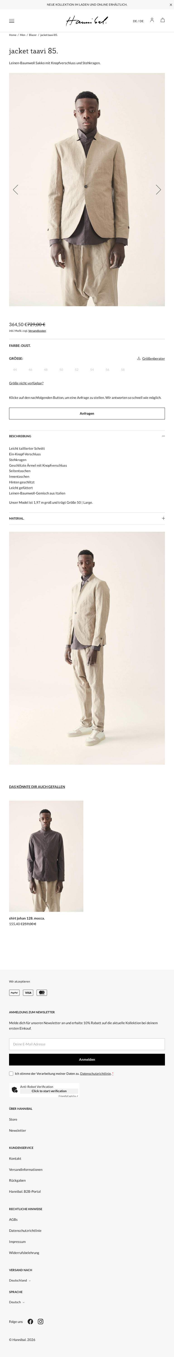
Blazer (33, 35)
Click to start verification (49, 1091)
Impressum (17, 1241)
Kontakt (15, 1158)
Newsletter (17, 1130)
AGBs (13, 1219)
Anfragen (87, 413)
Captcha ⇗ (68, 1096)
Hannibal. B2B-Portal (25, 1191)
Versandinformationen (25, 1169)
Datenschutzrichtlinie (95, 1073)
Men (22, 35)
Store (13, 1119)
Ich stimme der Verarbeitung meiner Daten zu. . (64, 1073)
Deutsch (15, 1302)
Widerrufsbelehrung (24, 1253)
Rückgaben (17, 1180)
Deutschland (18, 1280)
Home (12, 35)
